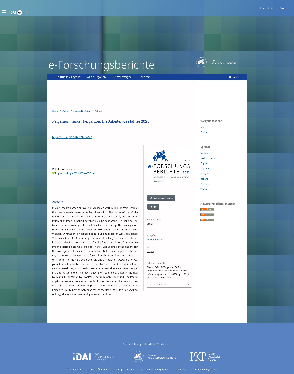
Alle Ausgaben (96, 77)
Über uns (144, 77)
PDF (154, 207)
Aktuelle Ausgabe (68, 77)
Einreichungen (122, 77)
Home (55, 111)
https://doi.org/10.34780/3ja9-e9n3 (72, 137)
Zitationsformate (157, 284)
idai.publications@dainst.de (152, 344)
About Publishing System (204, 369)
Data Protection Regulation (154, 369)
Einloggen (282, 8)
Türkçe (204, 189)
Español (204, 168)
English (204, 163)
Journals (204, 127)
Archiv (65, 111)
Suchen (235, 77)
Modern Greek (207, 158)
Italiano (204, 178)
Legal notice (180, 369)
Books (203, 132)
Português (205, 183)
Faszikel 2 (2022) (81, 111)
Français (204, 173)
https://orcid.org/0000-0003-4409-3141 (75, 173)
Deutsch (204, 152)
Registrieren (266, 8)
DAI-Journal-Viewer (162, 197)
